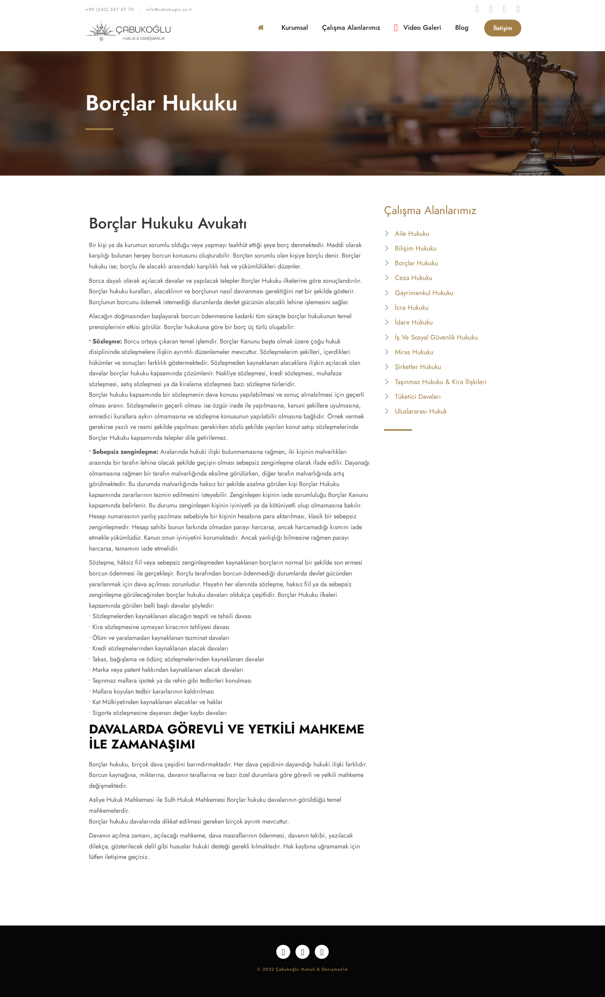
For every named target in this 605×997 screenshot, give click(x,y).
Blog (461, 27)
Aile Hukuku (412, 233)
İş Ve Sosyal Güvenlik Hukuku (436, 337)
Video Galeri (421, 27)
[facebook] (477, 8)
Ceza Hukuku (413, 277)
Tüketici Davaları (418, 396)
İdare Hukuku (414, 322)
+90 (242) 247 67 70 (109, 9)
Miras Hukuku (414, 352)
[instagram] (518, 8)
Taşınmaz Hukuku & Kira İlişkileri (441, 382)
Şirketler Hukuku (418, 366)
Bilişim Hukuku (416, 248)
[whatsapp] (504, 8)
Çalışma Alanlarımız (351, 27)
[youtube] (490, 8)
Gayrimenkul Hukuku (424, 293)
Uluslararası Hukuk (421, 411)
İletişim (502, 28)
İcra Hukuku (412, 307)
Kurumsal (294, 27)
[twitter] (302, 952)
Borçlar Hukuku (416, 263)
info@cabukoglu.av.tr (169, 9)
